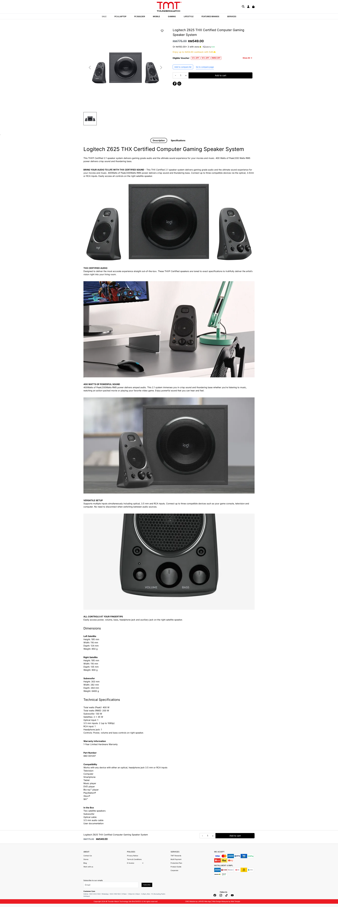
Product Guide (176, 867)
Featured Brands (210, 16)
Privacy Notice (132, 856)
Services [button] (231, 16)
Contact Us (87, 856)
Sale (104, 16)
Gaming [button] (172, 16)
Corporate (174, 870)
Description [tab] (159, 140)
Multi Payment (176, 859)
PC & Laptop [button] (120, 16)
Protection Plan (176, 863)
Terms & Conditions (134, 859)
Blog (85, 863)
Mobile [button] (156, 16)
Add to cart (220, 75)
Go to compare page (205, 67)
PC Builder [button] (139, 16)
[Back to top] (5, 878)
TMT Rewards (176, 856)
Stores (85, 859)
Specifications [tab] (178, 140)
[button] (143, 863)
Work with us (88, 867)
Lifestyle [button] (189, 16)
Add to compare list (182, 67)
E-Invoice (130, 863)
